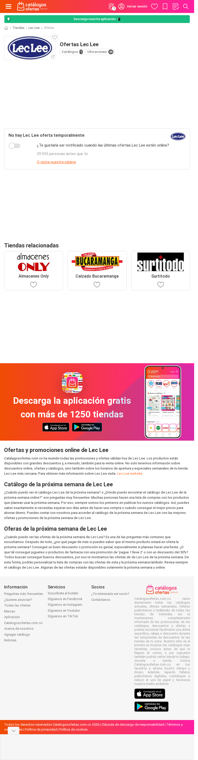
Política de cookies (73, 729)
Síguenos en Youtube (64, 610)
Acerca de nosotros (19, 628)
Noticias (10, 640)
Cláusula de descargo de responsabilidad (133, 724)
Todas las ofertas (17, 605)
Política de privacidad (41, 729)
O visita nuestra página (56, 162)
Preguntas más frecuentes (23, 594)
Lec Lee (34, 28)
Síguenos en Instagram (65, 605)
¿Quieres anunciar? (18, 600)
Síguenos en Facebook (65, 599)
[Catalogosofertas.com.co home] (32, 6)
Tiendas (18, 28)
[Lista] (175, 6)
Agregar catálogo (17, 634)
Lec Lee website (130, 473)
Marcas (9, 611)
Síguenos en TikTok (63, 616)
